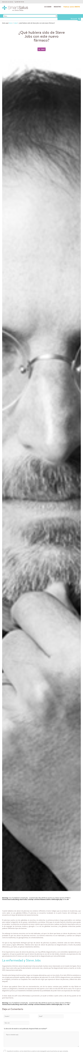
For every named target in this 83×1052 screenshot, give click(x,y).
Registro (57, 7)
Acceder (47, 7)
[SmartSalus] (15, 9)
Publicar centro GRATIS (72, 7)
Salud (15, 23)
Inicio (10, 23)
